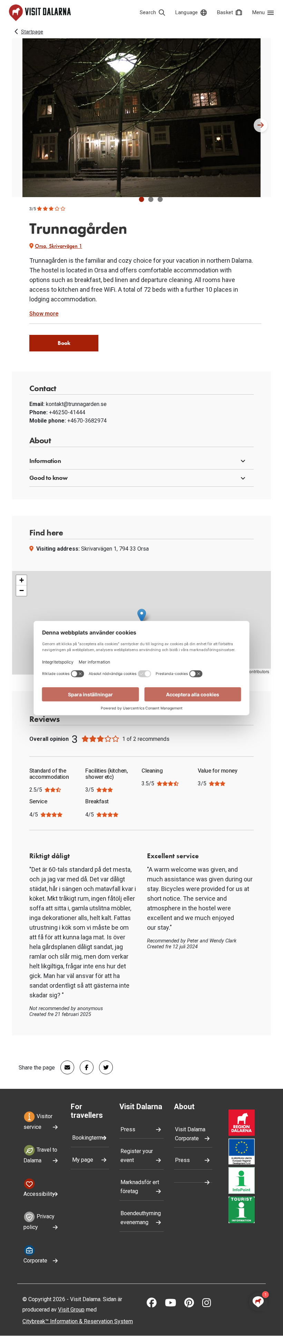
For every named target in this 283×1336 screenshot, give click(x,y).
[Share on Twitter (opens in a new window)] (103, 1067)
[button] (141, 199)
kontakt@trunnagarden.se (76, 404)
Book (64, 343)
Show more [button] (43, 313)
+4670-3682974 (87, 420)
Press (127, 1129)
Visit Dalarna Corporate (190, 1134)
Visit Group (71, 1309)
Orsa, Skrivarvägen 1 (58, 246)
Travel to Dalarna (40, 1155)
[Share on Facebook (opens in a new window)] (84, 1067)
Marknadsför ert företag (139, 1186)
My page (82, 1159)
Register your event (136, 1155)
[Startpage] (40, 13)
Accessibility (39, 1194)
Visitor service (37, 1121)
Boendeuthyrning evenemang (140, 1218)
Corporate (35, 1260)
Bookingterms (89, 1137)
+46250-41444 (67, 412)
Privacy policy (39, 1222)
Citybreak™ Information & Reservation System (77, 1321)
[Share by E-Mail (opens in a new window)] (64, 1067)
